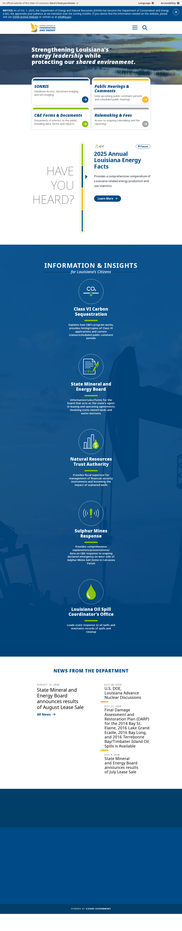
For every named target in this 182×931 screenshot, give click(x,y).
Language (144, 3)
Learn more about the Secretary (102, 814)
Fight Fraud (80, 879)
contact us (133, 855)
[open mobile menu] (134, 27)
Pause (144, 146)
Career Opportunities (87, 845)
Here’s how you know (62, 3)
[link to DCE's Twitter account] (147, 871)
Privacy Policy (82, 884)
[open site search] (144, 27)
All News (44, 714)
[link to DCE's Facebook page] (127, 871)
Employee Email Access (88, 859)
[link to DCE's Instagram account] (141, 871)
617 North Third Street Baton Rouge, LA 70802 (45, 867)
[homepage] (43, 27)
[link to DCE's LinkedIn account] (134, 871)
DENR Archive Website (25, 17)
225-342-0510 (43, 873)
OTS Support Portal (86, 874)
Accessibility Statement (88, 889)
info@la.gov (64, 17)
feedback (132, 862)
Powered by (91, 909)
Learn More (105, 198)
